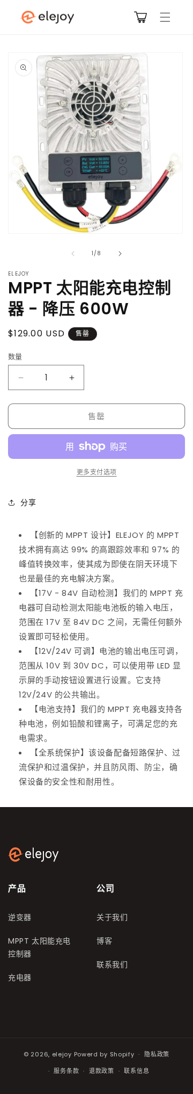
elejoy (62, 1054)
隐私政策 (156, 1054)
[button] (165, 17)
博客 (104, 940)
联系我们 (112, 964)
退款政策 (101, 1071)
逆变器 (20, 917)
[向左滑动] (73, 253)
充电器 (20, 977)
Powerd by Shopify (104, 1054)
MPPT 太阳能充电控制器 (39, 947)
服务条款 (66, 1071)
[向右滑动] (120, 253)
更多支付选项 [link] (97, 472)
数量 (15, 356)
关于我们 (112, 917)
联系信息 (136, 1071)
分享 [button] (28, 502)
